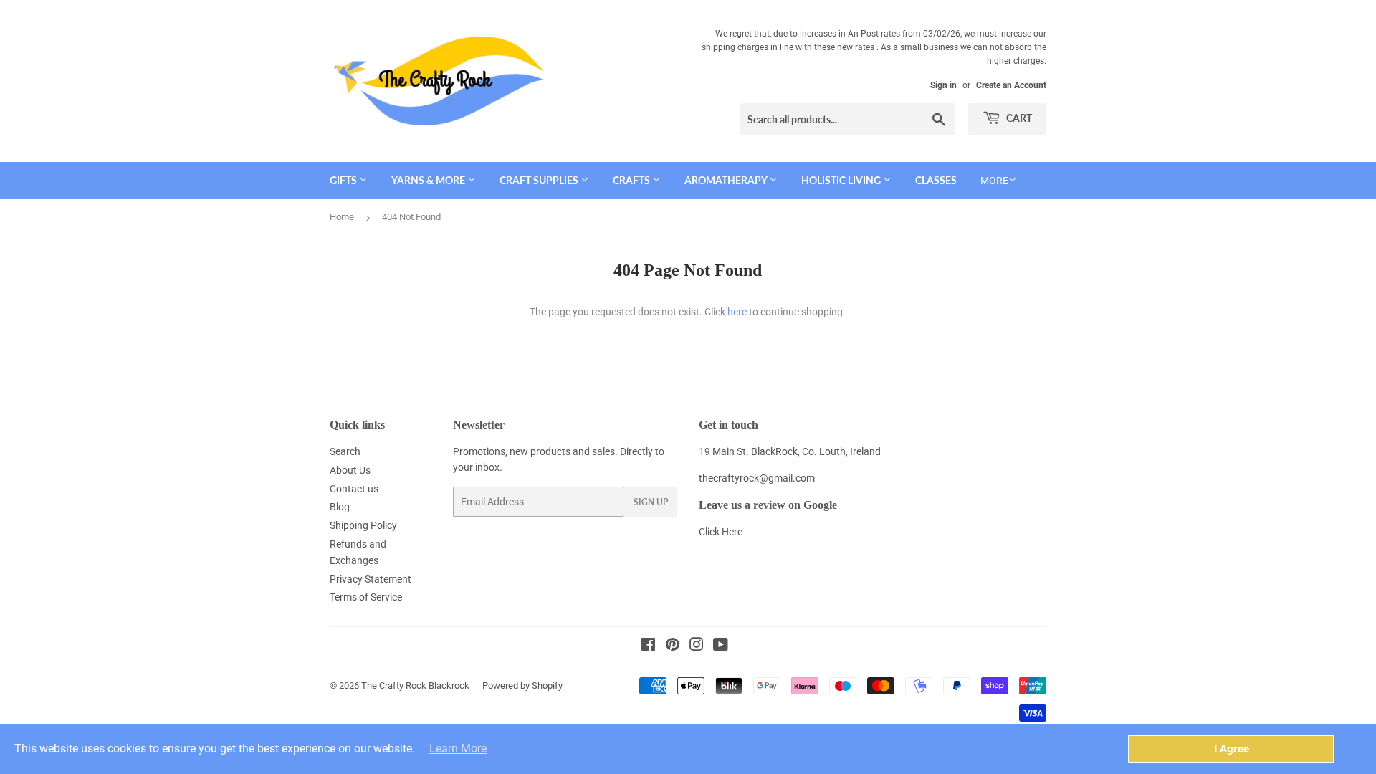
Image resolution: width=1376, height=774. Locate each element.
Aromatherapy (726, 180)
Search (345, 451)
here (737, 311)
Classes (936, 180)
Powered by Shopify (522, 685)
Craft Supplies (540, 180)
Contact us (354, 488)
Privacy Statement (370, 579)
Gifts (344, 180)
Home (342, 216)
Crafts (632, 180)
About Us (350, 470)
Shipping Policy (363, 525)
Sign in (943, 85)
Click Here (720, 532)
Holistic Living (842, 180)
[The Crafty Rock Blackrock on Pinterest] (672, 646)
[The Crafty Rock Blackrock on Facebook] (648, 646)
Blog (340, 506)
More (994, 180)
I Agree (1231, 748)
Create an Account (1011, 85)
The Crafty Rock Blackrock (415, 685)
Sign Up (651, 502)
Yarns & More (429, 180)
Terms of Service (366, 597)
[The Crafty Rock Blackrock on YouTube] (720, 646)
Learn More (458, 748)
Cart (1018, 118)
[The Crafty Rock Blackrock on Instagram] (696, 646)
